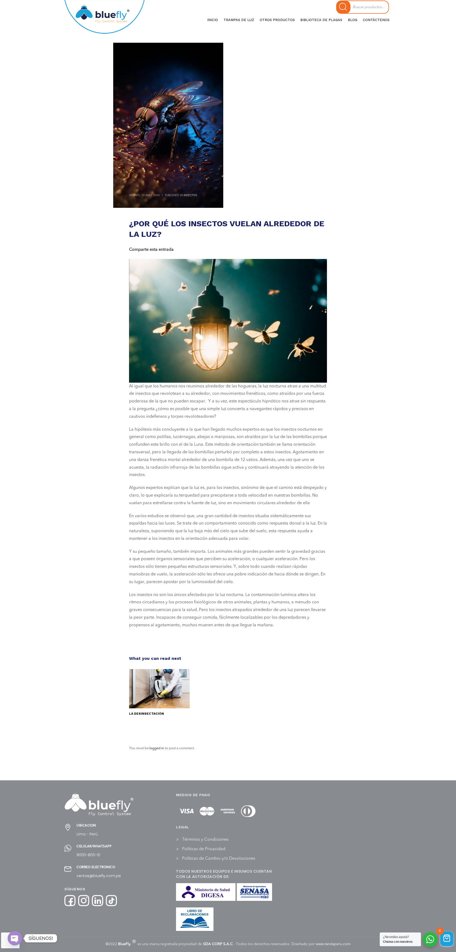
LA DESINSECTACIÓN (146, 713)
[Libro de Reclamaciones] (194, 919)
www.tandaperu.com (333, 944)
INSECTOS (190, 195)
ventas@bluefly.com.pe (99, 875)
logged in (157, 748)
